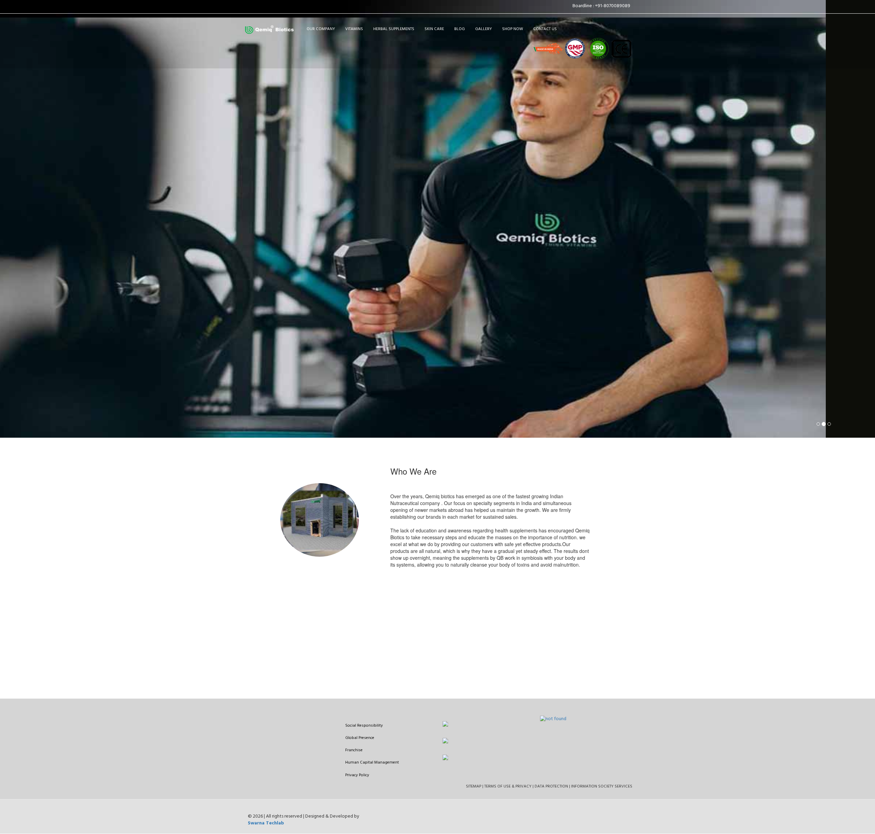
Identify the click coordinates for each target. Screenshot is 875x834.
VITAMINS (354, 29)
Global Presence (359, 737)
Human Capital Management (372, 762)
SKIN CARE (434, 29)
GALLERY (483, 29)
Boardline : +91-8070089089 (602, 6)
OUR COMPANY (321, 29)
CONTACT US (545, 29)
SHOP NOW (512, 29)
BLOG (459, 29)
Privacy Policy (357, 775)
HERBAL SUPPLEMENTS (393, 29)
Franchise (354, 750)
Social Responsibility (364, 725)
